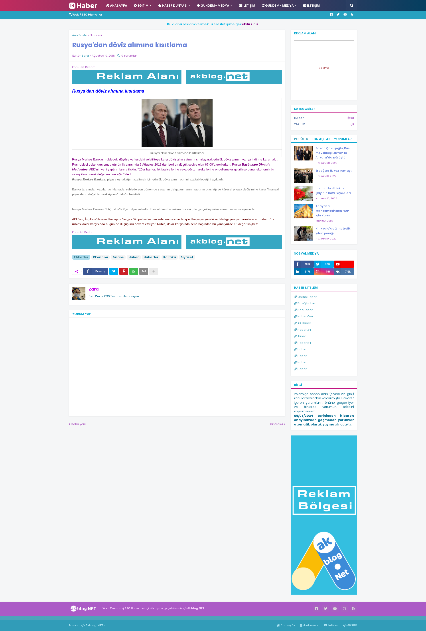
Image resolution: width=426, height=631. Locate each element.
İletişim (332, 625)
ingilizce (46, 617)
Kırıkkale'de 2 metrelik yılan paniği (333, 230)
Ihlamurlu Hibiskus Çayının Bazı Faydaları (333, 190)
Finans (118, 257)
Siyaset (187, 257)
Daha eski (276, 424)
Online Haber (307, 297)
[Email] (143, 271)
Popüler (301, 139)
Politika (169, 257)
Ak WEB (324, 68)
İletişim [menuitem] (248, 5)
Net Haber (305, 310)
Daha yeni (78, 424)
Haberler (151, 257)
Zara (94, 289)
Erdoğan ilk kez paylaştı (334, 170)
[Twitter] (113, 271)
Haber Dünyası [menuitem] (174, 5)
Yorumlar (343, 139)
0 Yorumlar (129, 55)
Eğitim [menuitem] (142, 5)
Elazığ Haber (306, 303)
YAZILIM (324, 124)
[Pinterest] (123, 271)
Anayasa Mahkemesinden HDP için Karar (332, 211)
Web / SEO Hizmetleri (87, 14)
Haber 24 (304, 330)
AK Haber (304, 323)
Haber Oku (305, 316)
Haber (133, 257)
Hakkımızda (310, 625)
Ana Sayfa (79, 35)
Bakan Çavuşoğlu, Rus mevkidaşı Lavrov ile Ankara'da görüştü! (333, 153)
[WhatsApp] (133, 271)
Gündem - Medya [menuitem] (214, 5)
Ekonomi (96, 35)
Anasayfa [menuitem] (118, 5)
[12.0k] (344, 264)
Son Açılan (321, 139)
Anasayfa (287, 625)
